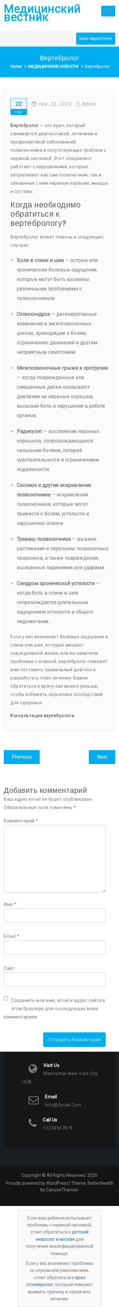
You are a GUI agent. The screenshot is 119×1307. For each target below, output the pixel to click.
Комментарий (21, 820)
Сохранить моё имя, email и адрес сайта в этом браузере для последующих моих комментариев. (54, 1008)
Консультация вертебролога (42, 715)
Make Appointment (95, 38)
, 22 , (54, 104)
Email (11, 936)
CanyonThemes (62, 1189)
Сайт (9, 968)
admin (89, 104)
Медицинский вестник (42, 13)
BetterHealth (100, 1183)
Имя (10, 904)
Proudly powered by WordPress (37, 1183)
